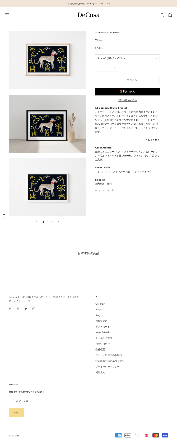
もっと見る (154, 139)
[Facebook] (104, 190)
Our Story (100, 303)
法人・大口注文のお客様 (108, 355)
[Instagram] (33, 309)
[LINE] (18, 309)
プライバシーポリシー (107, 366)
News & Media (103, 332)
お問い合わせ (102, 343)
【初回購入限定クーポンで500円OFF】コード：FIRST (88, 3)
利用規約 (100, 372)
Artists (98, 309)
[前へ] (36, 222)
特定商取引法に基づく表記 (109, 361)
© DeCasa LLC (14, 435)
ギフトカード (102, 326)
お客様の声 (101, 321)
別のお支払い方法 (127, 99)
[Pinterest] (113, 190)
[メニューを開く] (7, 14)
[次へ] (58, 222)
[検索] (162, 15)
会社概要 (100, 349)
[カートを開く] (170, 15)
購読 (16, 412)
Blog (97, 315)
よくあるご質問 (103, 338)
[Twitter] (108, 190)
